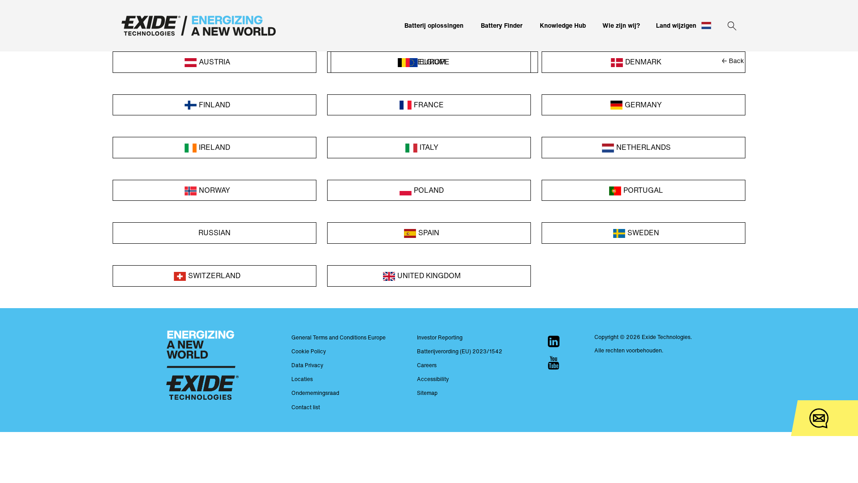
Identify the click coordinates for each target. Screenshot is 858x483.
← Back (733, 60)
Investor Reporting (440, 337)
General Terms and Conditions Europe (338, 337)
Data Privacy (307, 365)
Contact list (305, 407)
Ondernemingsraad (315, 393)
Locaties (302, 379)
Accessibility (433, 379)
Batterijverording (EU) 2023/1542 (459, 351)
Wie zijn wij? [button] (621, 25)
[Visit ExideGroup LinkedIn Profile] (553, 341)
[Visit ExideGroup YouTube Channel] (553, 362)
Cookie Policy (308, 351)
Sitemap (427, 393)
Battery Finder (501, 25)
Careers (427, 365)
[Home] (199, 25)
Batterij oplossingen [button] (433, 25)
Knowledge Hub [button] (563, 25)
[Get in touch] (819, 418)
